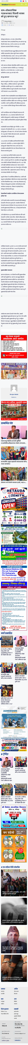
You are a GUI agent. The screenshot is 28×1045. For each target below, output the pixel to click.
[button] (22, 4)
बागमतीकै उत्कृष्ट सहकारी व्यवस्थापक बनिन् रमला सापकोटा (14, 462)
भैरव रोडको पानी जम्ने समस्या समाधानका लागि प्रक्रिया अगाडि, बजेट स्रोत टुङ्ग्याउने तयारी (12, 949)
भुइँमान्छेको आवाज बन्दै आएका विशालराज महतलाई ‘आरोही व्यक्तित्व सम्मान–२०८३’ (7, 701)
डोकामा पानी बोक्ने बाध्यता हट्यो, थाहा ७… (13, 482)
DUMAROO (18, 1040)
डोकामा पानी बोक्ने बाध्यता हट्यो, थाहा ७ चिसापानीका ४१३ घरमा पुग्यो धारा (21, 679)
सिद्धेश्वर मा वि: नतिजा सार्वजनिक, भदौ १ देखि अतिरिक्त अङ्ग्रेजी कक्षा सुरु (13, 893)
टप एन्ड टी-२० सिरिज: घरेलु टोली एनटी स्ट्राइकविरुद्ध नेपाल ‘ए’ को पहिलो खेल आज (7, 652)
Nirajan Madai (8, 21)
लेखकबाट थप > (14, 397)
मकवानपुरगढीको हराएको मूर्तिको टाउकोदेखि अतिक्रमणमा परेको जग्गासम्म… (13, 442)
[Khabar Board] (8, 4)
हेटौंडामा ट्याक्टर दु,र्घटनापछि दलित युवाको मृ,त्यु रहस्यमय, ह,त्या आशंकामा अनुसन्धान (13, 921)
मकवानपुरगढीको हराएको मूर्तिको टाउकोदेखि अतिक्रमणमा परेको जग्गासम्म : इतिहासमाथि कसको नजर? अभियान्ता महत (20, 654)
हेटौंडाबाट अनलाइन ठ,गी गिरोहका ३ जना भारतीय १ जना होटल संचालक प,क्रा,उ (12, 978)
